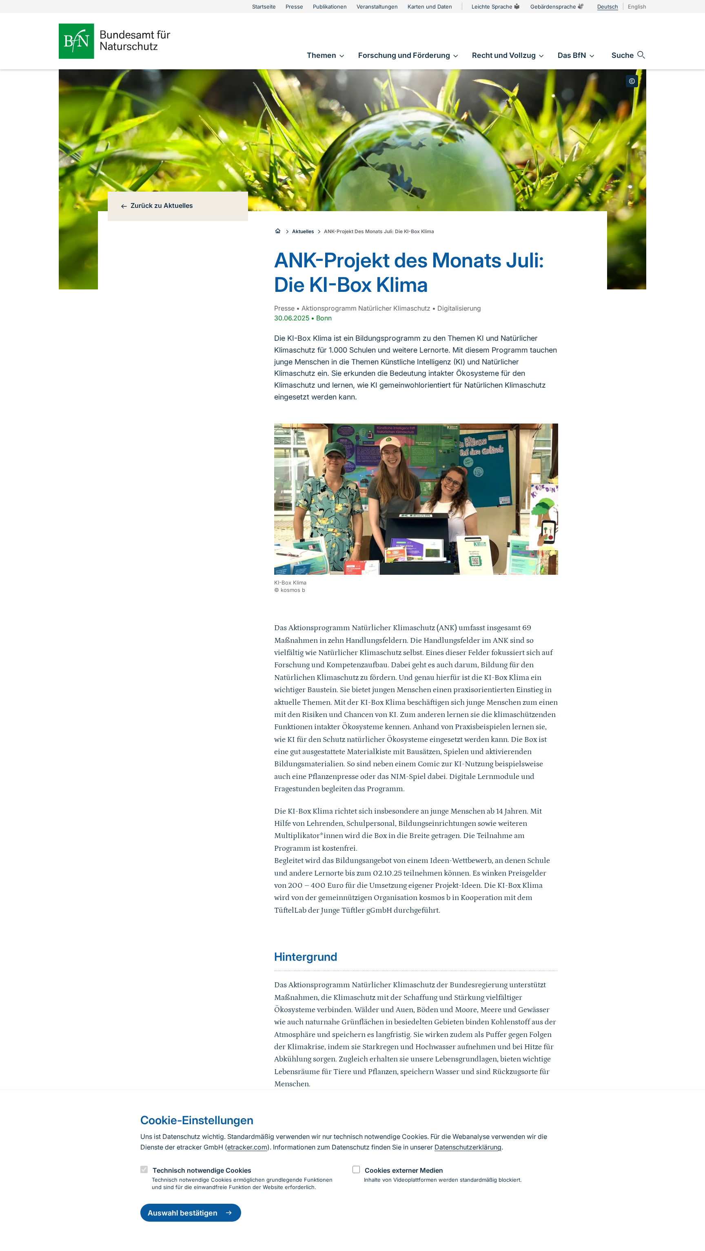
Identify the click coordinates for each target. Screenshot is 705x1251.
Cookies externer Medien (404, 1170)
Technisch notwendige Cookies (202, 1170)
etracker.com (247, 1147)
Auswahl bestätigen (182, 1213)
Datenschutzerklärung (468, 1147)
